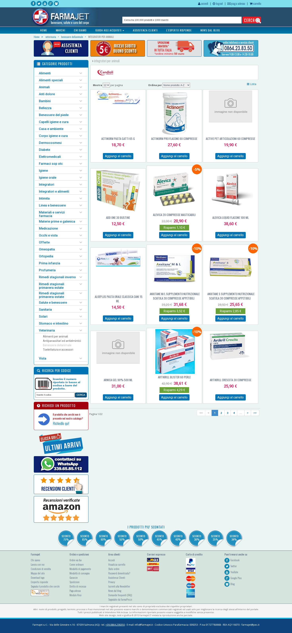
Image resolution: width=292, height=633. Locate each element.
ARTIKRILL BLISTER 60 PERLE (174, 377)
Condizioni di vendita (41, 569)
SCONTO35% (215, 537)
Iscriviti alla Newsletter (119, 586)
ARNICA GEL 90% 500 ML (118, 380)
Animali (44, 87)
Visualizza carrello (116, 564)
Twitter (233, 566)
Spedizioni (74, 582)
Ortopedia (46, 256)
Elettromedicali (50, 157)
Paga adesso (75, 591)
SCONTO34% (234, 537)
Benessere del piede (54, 115)
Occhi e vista (48, 235)
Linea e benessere (52, 205)
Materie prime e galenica (57, 221)
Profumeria (47, 270)
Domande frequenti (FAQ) (120, 595)
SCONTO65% (84, 537)
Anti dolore (47, 94)
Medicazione (48, 228)
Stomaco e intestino (53, 323)
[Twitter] (39, 3)
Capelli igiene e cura (54, 122)
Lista (252, 84)
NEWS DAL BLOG (210, 30)
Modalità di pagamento (80, 569)
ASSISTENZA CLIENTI (145, 30)
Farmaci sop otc (51, 164)
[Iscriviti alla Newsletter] (117, 48)
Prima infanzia (49, 263)
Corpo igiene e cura (53, 136)
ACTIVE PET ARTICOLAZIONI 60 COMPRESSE (230, 138)
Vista (42, 358)
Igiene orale (47, 177)
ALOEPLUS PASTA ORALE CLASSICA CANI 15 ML (118, 298)
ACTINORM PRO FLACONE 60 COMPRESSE (174, 138)
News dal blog (114, 591)
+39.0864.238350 (115, 624)
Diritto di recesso (78, 586)
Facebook (235, 560)
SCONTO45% (159, 537)
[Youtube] (44, 3)
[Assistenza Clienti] (61, 48)
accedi (204, 3)
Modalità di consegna (80, 573)
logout (219, 3)
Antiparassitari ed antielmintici (62, 340)
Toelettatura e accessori (58, 349)
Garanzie (74, 578)
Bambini (45, 101)
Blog (232, 584)
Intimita (44, 198)
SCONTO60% (103, 537)
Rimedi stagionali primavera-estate (51, 295)
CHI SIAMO (80, 30)
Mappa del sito (38, 573)
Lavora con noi (37, 564)
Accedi (111, 560)
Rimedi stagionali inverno (57, 277)
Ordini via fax (76, 560)
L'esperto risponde (39, 582)
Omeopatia (47, 249)
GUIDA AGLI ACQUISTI (108, 30)
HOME (43, 30)
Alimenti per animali (55, 336)
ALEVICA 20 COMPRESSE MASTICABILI (174, 214)
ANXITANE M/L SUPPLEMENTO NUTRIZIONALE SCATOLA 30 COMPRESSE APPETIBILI (175, 296)
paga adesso (238, 3)
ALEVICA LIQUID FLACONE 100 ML (230, 217)
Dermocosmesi (50, 143)
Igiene (43, 171)
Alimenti (45, 73)
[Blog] (56, 3)
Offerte (44, 242)
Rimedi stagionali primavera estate (51, 286)
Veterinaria (47, 330)
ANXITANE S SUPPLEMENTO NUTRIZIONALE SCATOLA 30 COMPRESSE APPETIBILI (230, 296)
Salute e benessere (53, 302)
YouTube (234, 572)
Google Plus (236, 578)
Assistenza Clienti (116, 578)
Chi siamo (35, 560)
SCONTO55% (122, 537)
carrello (256, 3)
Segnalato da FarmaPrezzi (120, 599)
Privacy (111, 582)
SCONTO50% (140, 537)
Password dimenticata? (119, 573)
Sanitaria (45, 309)
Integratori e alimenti (54, 191)
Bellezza (45, 108)
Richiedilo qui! (61, 423)
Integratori (46, 184)
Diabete (44, 150)
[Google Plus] (50, 3)
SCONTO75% (66, 537)
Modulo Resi (75, 595)
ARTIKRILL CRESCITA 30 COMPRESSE (230, 380)
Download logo (37, 578)
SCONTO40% (178, 537)
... (241, 413)
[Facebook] (33, 3)
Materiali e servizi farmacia (52, 214)
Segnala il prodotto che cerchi (45, 586)
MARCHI (60, 30)
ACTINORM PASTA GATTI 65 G (118, 138)
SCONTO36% (196, 537)
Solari (43, 316)
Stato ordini (113, 569)
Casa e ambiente (51, 129)
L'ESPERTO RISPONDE (179, 30)
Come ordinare (77, 564)
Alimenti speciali (51, 80)
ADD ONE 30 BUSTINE (118, 217)
